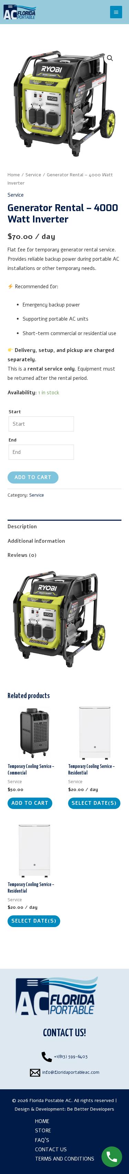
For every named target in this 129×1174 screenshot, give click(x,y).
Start (15, 412)
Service (33, 175)
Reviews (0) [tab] (22, 555)
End (13, 440)
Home (14, 175)
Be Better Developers (90, 1109)
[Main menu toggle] (116, 12)
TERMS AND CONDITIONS (64, 1158)
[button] (110, 58)
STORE (43, 1130)
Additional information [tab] (36, 541)
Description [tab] (22, 526)
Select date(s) (94, 803)
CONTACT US (51, 1149)
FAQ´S (42, 1140)
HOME (42, 1121)
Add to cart (33, 477)
